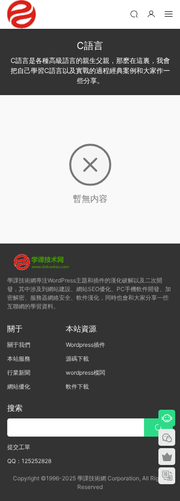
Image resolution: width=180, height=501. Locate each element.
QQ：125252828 (29, 460)
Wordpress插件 (85, 344)
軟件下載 (77, 386)
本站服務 (18, 358)
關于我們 (18, 344)
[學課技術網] (21, 14)
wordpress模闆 (85, 372)
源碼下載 (77, 358)
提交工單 (18, 447)
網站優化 (18, 386)
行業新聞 (18, 372)
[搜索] (134, 13)
